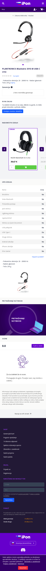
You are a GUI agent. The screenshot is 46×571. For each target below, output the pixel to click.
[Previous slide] (4, 149)
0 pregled (16, 76)
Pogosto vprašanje (10, 438)
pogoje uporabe (23, 494)
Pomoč (6, 508)
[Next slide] (42, 149)
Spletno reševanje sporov (12, 445)
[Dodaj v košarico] (26, 167)
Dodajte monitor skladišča (13, 111)
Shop (3, 9)
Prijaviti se (6, 469)
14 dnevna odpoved (10, 441)
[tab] (23, 64)
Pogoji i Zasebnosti (10, 564)
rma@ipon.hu (28, 519)
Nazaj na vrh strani (22, 414)
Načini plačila (7, 457)
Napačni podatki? (38, 257)
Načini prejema (8, 453)
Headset (30, 16)
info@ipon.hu (28, 522)
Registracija (7, 473)
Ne (43, 194)
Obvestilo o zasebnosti (11, 449)
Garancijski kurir (8, 434)
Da (43, 232)
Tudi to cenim (37, 346)
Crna (42, 190)
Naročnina (8, 500)
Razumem (23, 568)
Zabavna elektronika (21, 16)
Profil (5, 465)
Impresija (21, 564)
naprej (13, 83)
